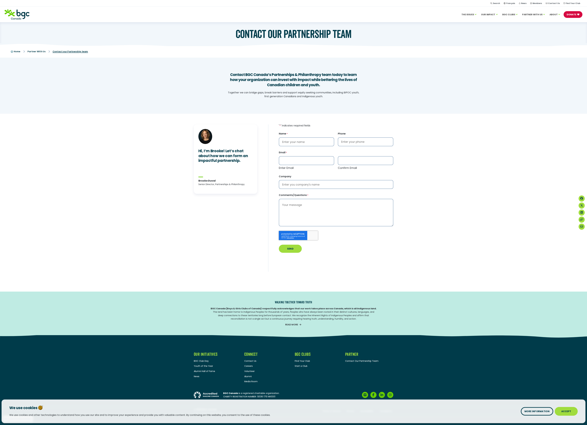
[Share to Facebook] (582, 198)
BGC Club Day (201, 360)
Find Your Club (573, 3)
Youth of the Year (203, 366)
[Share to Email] (582, 227)
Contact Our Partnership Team (361, 360)
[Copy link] (582, 220)
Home (16, 51)
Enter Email (286, 168)
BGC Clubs (508, 14)
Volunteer (249, 371)
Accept (566, 411)
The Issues (467, 14)
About (554, 14)
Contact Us (554, 3)
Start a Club (301, 366)
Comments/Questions (293, 195)
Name (283, 133)
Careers (248, 366)
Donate (571, 14)
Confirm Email (347, 168)
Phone (342, 133)
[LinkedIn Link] (382, 395)
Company (285, 176)
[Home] (17, 14)
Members (537, 3)
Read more (291, 324)
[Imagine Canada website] (206, 394)
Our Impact (488, 14)
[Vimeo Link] (365, 395)
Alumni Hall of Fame (204, 371)
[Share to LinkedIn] (582, 213)
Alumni (248, 376)
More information (537, 411)
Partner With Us (532, 14)
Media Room (251, 381)
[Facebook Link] (373, 395)
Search (496, 3)
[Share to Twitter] (582, 205)
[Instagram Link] (390, 395)
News (523, 3)
